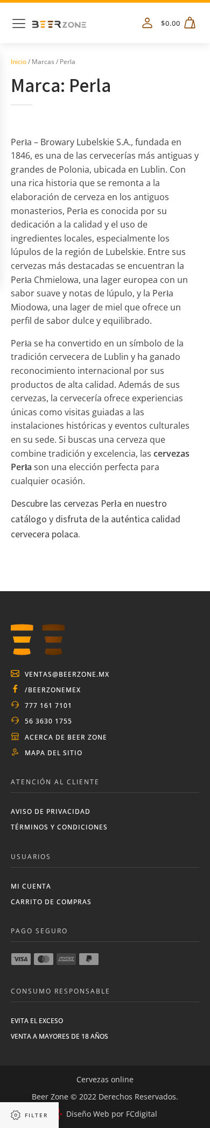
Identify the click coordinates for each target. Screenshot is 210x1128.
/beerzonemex (53, 689)
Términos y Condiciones (59, 827)
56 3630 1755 (48, 721)
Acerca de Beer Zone (66, 737)
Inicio (18, 61)
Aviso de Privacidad (50, 811)
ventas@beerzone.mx (67, 674)
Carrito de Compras (51, 901)
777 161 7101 (48, 705)
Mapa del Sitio (53, 752)
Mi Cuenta (31, 886)
